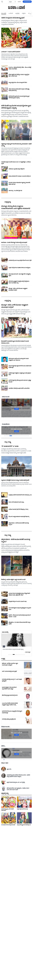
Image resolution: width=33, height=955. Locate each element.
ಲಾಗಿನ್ (19, 1)
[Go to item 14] (23, 435)
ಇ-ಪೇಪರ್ (11, 13)
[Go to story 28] (23, 759)
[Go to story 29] (24, 759)
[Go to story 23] (19, 759)
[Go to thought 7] (16, 654)
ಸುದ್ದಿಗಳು (24, 13)
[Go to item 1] (4, 435)
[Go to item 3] (7, 435)
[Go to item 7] (14, 435)
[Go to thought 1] (8, 654)
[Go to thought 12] (22, 654)
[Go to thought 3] (10, 654)
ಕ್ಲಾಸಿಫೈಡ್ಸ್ (17, 13)
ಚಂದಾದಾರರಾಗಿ (27, 1)
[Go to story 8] (7, 759)
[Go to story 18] (15, 759)
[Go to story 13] (11, 759)
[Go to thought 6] (15, 654)
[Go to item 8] (15, 435)
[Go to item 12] (20, 435)
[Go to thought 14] (24, 654)
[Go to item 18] (28, 435)
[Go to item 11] (19, 435)
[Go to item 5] (10, 435)
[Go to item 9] (16, 435)
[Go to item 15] (24, 435)
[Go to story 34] (28, 759)
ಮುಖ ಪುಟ (3, 13)
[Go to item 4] (8, 435)
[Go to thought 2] (9, 654)
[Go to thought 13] (23, 654)
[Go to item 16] (25, 435)
